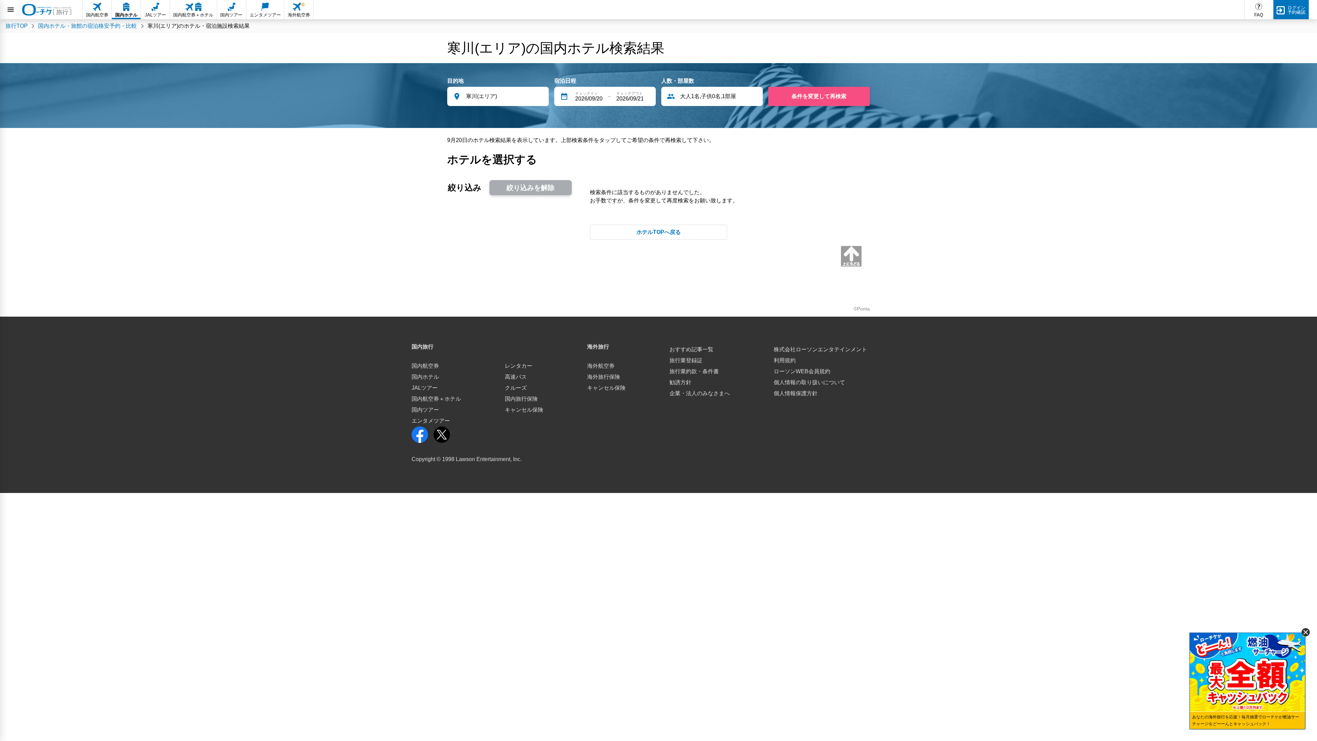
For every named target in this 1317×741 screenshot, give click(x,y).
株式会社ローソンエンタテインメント (820, 349)
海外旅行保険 (603, 377)
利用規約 (785, 360)
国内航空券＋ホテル (436, 399)
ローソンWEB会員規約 (802, 371)
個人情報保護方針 (796, 393)
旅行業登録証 (685, 360)
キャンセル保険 (524, 410)
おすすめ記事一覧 (691, 349)
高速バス (516, 377)
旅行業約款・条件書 (694, 371)
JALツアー (425, 388)
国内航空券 (425, 366)
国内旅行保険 (521, 399)
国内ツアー (425, 410)
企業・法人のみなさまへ (699, 393)
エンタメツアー (431, 421)
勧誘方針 (680, 382)
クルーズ (516, 388)
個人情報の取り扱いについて (809, 382)
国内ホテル (425, 377)
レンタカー (518, 366)
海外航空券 (601, 366)
